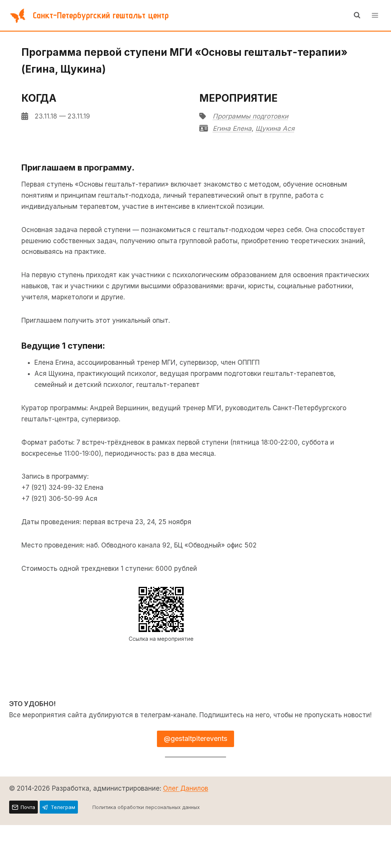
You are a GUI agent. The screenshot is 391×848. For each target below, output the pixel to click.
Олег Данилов (185, 788)
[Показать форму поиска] (357, 15)
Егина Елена (232, 128)
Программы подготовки (250, 116)
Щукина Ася (274, 128)
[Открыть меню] (375, 15)
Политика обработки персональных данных (146, 807)
